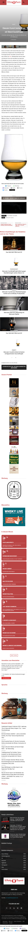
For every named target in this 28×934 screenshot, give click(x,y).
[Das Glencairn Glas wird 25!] (14, 243)
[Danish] (10, 688)
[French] (8, 688)
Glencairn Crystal (10, 217)
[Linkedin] (14, 908)
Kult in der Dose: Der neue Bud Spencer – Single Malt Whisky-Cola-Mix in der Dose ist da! (17, 819)
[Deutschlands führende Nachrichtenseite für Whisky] (14, 2)
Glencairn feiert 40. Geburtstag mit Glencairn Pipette (14, 313)
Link (3, 675)
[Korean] (20, 688)
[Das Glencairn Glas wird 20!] (14, 324)
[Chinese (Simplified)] (15, 688)
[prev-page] (12, 357)
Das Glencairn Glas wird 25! (14, 252)
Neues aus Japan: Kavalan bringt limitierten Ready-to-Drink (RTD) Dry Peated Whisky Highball (18, 836)
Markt (13, 24)
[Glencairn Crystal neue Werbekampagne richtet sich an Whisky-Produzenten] (14, 283)
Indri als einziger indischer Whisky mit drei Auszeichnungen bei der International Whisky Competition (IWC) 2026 (13, 761)
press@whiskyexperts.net (12, 897)
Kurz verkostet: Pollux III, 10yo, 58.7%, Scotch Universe (20, 225)
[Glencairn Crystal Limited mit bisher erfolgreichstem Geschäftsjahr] (14, 343)
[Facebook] (6, 908)
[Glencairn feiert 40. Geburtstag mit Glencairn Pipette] (14, 303)
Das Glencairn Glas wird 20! (14, 333)
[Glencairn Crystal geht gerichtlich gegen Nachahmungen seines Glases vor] (14, 262)
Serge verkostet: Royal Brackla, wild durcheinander (6, 225)
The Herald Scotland (12, 215)
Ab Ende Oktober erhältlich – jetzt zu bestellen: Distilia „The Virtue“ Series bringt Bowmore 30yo (13, 735)
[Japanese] (18, 688)
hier (10, 56)
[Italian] (13, 688)
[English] (5, 688)
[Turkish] (23, 688)
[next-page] (15, 357)
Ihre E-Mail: (4, 670)
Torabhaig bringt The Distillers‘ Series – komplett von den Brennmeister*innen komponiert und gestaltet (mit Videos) (11, 754)
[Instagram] (10, 908)
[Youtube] (21, 908)
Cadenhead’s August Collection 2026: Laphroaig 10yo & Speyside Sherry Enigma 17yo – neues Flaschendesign (13, 728)
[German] (2, 688)
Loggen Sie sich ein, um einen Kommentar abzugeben (14, 367)
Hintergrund (14, 250)
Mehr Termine (14, 655)
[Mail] (17, 908)
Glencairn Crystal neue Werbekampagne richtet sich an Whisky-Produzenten (14, 292)
